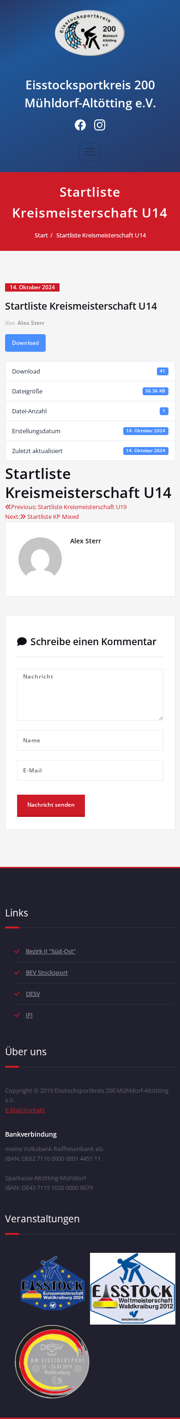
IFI (29, 1015)
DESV (33, 994)
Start (41, 235)
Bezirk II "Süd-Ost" (51, 951)
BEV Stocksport (47, 972)
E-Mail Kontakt (25, 1110)
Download (25, 343)
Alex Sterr (31, 323)
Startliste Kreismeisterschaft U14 (101, 235)
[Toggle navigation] (90, 152)
